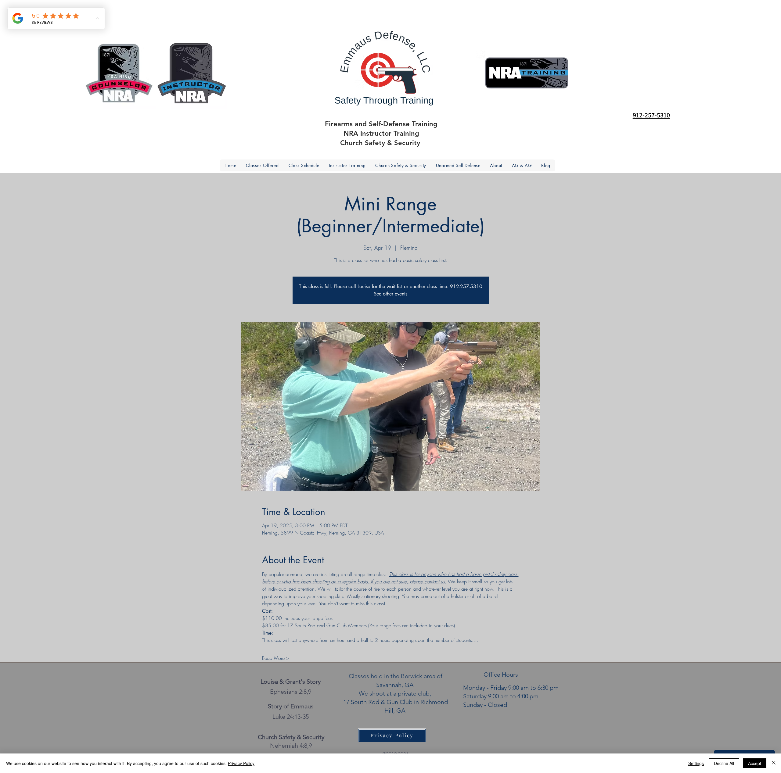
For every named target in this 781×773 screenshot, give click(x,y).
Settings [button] (696, 763)
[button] (496, 165)
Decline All (724, 763)
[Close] (773, 763)
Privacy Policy (241, 763)
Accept (754, 763)
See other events (390, 294)
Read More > (275, 658)
